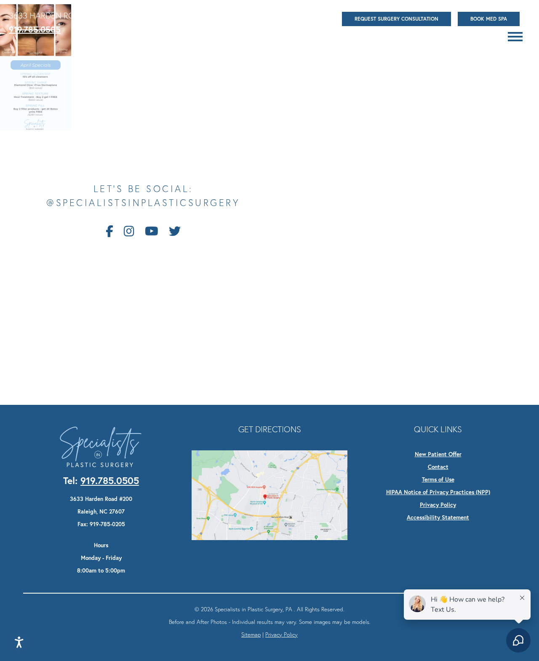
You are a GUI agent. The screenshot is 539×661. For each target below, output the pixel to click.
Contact (438, 467)
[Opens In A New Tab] (269, 494)
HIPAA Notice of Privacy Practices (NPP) (438, 492)
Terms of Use (438, 479)
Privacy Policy (438, 504)
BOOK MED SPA (488, 19)
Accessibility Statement (438, 517)
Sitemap (251, 634)
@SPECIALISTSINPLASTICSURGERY (143, 203)
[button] (515, 36)
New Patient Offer (438, 454)
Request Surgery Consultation (396, 19)
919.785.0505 (35, 29)
